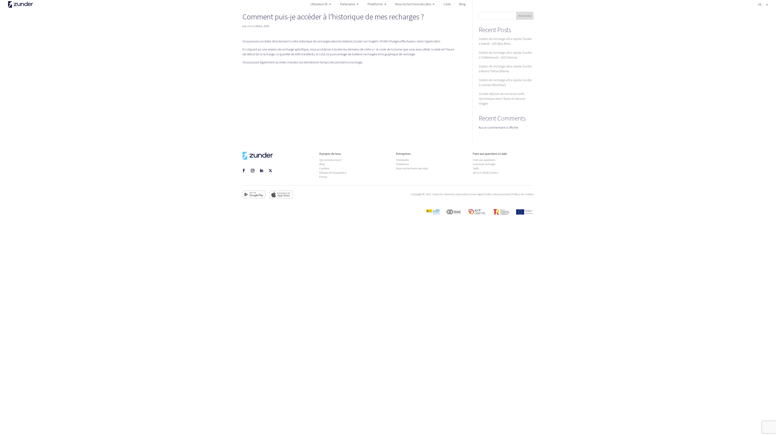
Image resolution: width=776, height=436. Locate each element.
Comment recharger (484, 164)
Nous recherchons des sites (413, 4)
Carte (447, 4)
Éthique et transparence (333, 172)
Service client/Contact (485, 172)
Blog (462, 4)
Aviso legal (476, 194)
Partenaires (347, 4)
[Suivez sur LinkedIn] (261, 170)
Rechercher (524, 16)
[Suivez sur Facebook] (243, 170)
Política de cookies (522, 194)
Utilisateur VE (319, 4)
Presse (323, 177)
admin (250, 26)
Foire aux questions (484, 160)
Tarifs (476, 168)
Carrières (324, 168)
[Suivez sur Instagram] (252, 170)
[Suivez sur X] (270, 170)
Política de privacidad (497, 194)
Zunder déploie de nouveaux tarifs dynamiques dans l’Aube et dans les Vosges (502, 98)
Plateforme (375, 4)
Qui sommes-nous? (330, 160)
